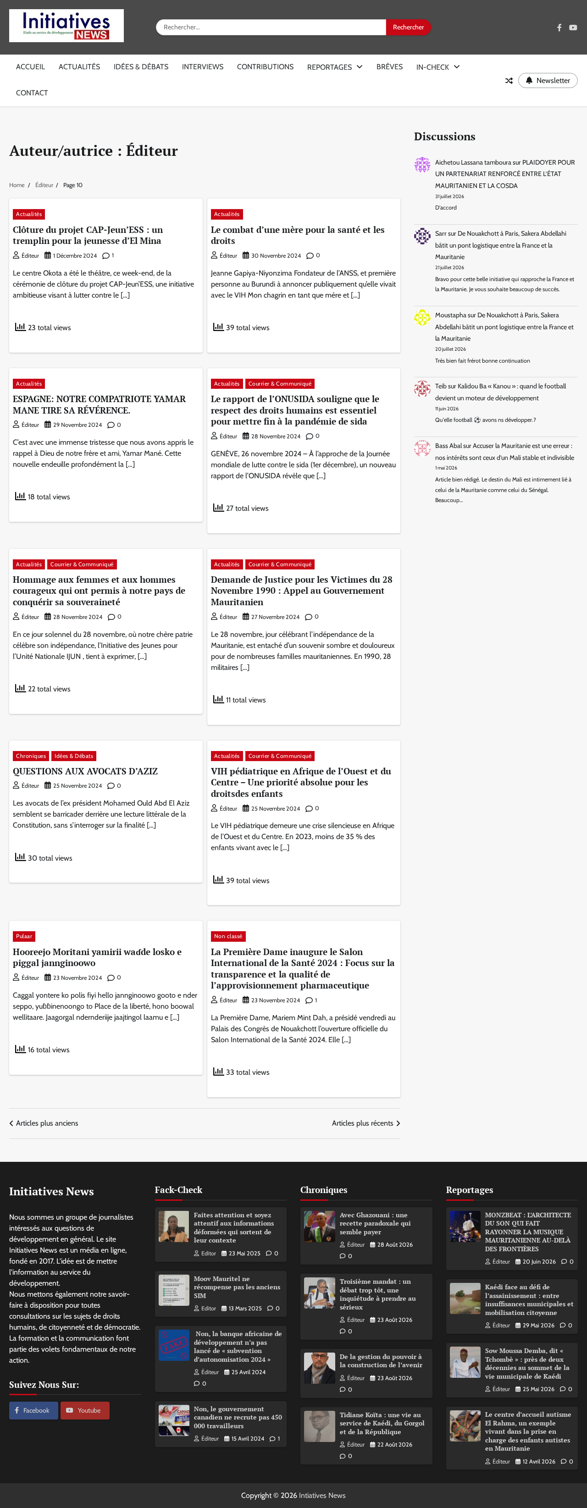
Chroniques (31, 755)
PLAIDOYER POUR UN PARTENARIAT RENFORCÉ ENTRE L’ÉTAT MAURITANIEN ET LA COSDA (505, 174)
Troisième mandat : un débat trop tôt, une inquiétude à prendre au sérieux (378, 1294)
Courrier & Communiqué (280, 383)
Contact (32, 92)
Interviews (202, 66)
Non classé (228, 936)
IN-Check (432, 67)
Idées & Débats (141, 66)
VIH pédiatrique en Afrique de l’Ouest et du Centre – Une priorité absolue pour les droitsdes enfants (301, 782)
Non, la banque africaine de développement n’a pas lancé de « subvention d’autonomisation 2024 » (238, 1346)
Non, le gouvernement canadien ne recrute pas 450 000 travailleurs (238, 1417)
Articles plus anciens (47, 1123)
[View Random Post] (509, 81)
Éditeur (30, 255)
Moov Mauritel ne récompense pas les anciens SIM (237, 1287)
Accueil (30, 66)
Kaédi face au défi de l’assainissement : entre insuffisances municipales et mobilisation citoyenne (529, 1299)
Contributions (265, 66)
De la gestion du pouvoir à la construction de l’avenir (381, 1361)
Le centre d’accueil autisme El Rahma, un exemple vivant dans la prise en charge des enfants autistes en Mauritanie (528, 1431)
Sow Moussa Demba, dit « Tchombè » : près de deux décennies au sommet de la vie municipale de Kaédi (527, 1363)
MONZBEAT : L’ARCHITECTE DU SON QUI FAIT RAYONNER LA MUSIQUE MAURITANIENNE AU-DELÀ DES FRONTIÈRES (528, 1231)
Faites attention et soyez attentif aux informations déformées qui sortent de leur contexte (234, 1227)
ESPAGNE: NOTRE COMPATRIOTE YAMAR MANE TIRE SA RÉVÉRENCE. (99, 404)
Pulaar (24, 936)
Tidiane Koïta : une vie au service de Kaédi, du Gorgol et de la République (382, 1423)
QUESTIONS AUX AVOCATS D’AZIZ (85, 771)
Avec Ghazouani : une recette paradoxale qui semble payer (375, 1223)
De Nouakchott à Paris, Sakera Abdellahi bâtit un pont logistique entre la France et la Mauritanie (500, 245)
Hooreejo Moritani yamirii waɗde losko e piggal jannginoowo (97, 957)
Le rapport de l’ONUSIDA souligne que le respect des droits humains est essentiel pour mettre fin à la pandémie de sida (295, 410)
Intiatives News (322, 1495)
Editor (208, 1253)
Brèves (390, 66)
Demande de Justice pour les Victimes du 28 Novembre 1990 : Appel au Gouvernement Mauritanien (302, 591)
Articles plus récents (362, 1123)
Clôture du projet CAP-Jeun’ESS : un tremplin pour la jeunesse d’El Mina (88, 235)
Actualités (79, 66)
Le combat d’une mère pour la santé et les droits (298, 235)
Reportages (329, 67)
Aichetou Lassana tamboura (473, 162)
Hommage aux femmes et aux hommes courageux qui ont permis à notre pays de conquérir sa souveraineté (99, 591)
